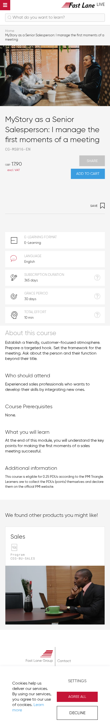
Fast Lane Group (39, 661)
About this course (30, 333)
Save (93, 206)
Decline (77, 713)
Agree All (77, 697)
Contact (64, 661)
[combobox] (55, 18)
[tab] (55, 333)
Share (92, 161)
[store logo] (83, 5)
